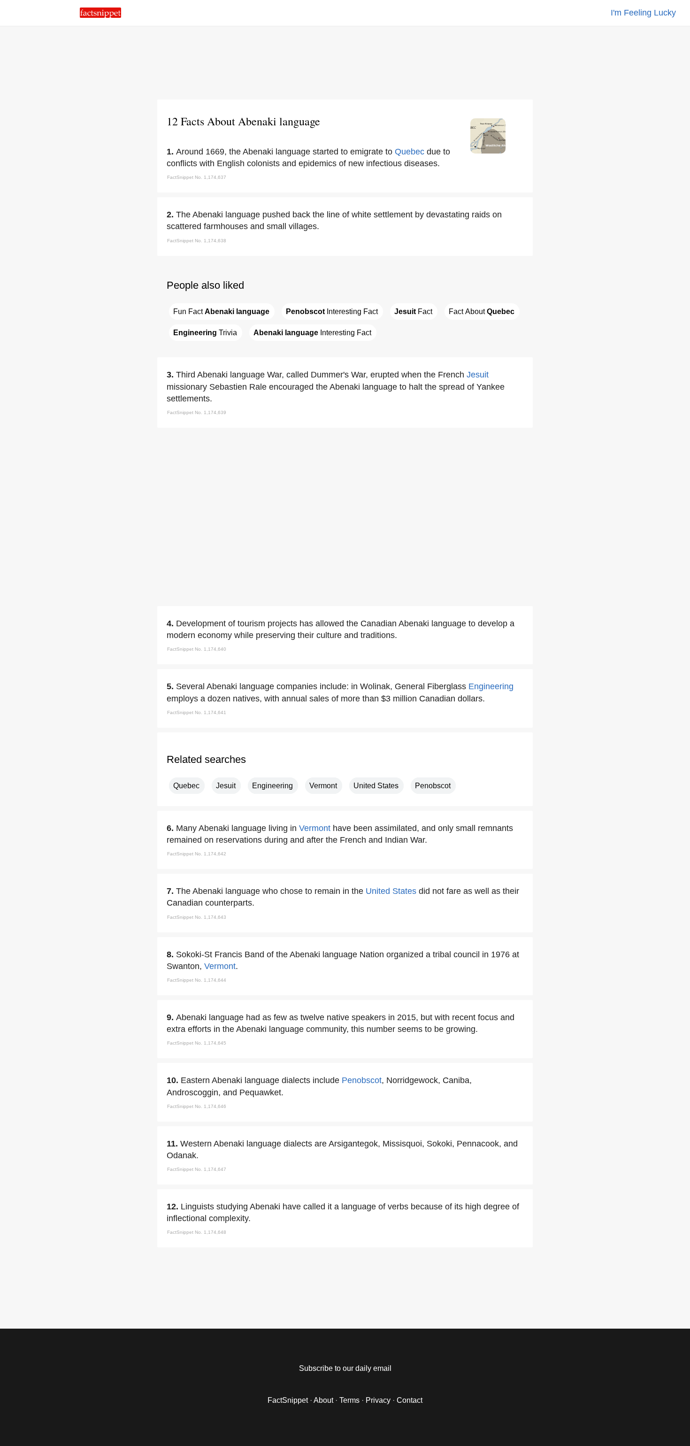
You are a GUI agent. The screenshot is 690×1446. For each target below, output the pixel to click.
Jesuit (478, 374)
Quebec (409, 151)
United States (376, 786)
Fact (413, 311)
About (323, 1400)
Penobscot (433, 786)
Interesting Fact (332, 311)
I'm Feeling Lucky (643, 12)
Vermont (323, 786)
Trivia (205, 333)
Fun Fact (221, 311)
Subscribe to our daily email (345, 1368)
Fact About (481, 311)
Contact (409, 1400)
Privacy (378, 1400)
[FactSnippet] (100, 15)
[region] (345, 61)
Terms (349, 1400)
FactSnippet (288, 1400)
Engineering (491, 686)
